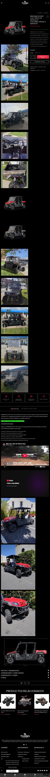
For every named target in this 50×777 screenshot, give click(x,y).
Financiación (20, 756)
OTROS (3, 678)
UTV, (42, 70)
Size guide (32, 50)
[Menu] (5, 774)
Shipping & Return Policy (23, 760)
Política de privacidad (12, 767)
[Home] (15, 774)
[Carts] (35, 774)
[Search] (25, 774)
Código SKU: (33, 66)
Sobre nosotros (4, 752)
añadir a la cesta (43, 57)
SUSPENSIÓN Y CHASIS (9, 675)
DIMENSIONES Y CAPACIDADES (12, 673)
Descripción (15, 408)
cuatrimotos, (38, 70)
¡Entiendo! (12, 771)
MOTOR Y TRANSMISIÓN (10, 670)
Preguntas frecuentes (22, 754)
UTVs (44, 70)
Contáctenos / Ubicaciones (23, 752)
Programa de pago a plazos (23, 758)
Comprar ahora (39, 61)
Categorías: (32, 70)
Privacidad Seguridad (5, 754)
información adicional (29, 408)
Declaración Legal (5, 756)
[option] (8, 705)
